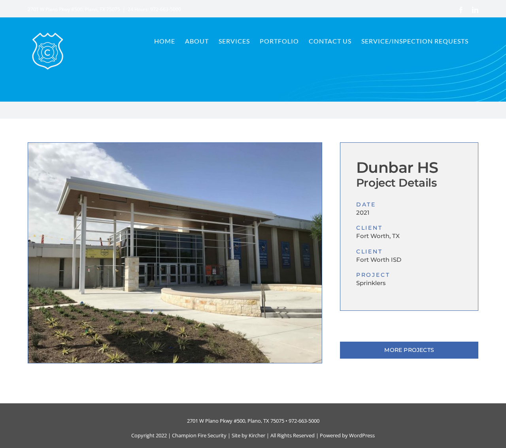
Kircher (257, 435)
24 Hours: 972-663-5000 (154, 9)
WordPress (362, 435)
